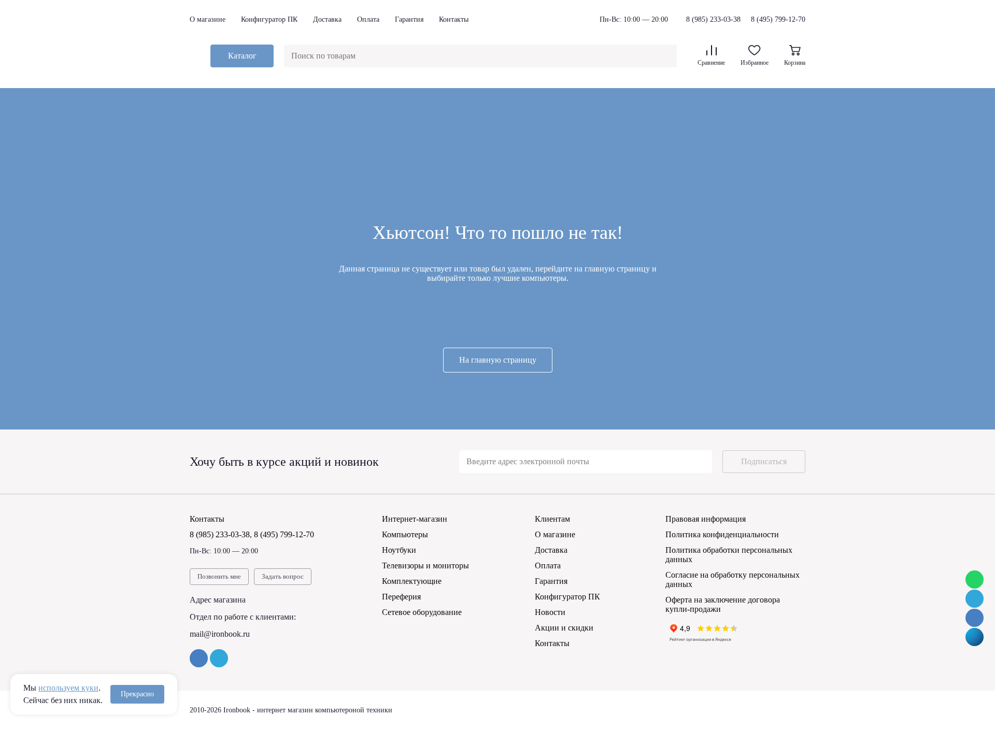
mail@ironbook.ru (220, 633)
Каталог (242, 55)
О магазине (207, 19)
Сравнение (711, 62)
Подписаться (764, 461)
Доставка (327, 19)
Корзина (794, 62)
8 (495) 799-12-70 (778, 19)
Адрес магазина (218, 599)
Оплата (368, 19)
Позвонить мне (219, 576)
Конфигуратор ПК (269, 19)
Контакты (453, 19)
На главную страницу (497, 359)
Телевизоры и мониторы (425, 565)
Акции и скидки (564, 627)
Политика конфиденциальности (722, 534)
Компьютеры (405, 534)
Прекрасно (137, 694)
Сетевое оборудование (422, 612)
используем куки (68, 687)
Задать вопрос (283, 576)
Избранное (755, 62)
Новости (550, 612)
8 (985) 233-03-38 (713, 19)
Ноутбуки (399, 550)
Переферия (401, 596)
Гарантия (409, 19)
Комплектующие (412, 581)
